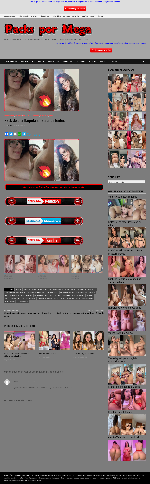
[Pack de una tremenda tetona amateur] (87, 264)
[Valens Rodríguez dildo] (127, 345)
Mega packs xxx (52, 292)
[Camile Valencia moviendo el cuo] (127, 450)
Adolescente (9, 116)
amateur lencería (44, 289)
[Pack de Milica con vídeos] (117, 140)
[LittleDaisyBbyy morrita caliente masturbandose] (127, 266)
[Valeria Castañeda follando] (127, 209)
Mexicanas (44, 116)
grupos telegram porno (36, 292)
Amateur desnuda (30, 289)
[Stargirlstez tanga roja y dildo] (127, 399)
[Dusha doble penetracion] (136, 159)
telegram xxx (10, 302)
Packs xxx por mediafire (26, 299)
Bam (39, 480)
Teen (51, 116)
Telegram (100, 16)
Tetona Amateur (22, 302)
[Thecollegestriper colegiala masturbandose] (127, 374)
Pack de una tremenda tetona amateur (84, 274)
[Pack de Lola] (53, 264)
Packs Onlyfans (44, 16)
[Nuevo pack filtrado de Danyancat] (136, 83)
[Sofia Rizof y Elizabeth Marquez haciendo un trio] (117, 121)
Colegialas (76, 16)
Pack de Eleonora (10, 274)
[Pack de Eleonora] (20, 264)
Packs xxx (90, 295)
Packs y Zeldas (59, 299)
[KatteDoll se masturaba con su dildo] (127, 237)
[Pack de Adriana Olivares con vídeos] (136, 102)
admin (10, 125)
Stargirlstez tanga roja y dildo (124, 386)
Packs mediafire (26, 295)
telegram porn (87, 299)
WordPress (32, 480)
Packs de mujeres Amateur (85, 292)
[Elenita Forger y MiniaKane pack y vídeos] (117, 159)
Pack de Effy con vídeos (83, 353)
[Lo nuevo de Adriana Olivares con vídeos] (117, 102)
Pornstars (66, 16)
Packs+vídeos (56, 16)
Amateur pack (58, 289)
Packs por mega (64, 295)
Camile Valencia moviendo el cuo (125, 437)
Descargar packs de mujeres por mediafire (80, 289)
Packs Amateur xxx (67, 292)
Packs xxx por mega (45, 299)
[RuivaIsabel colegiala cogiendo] (127, 320)
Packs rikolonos (78, 295)
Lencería (36, 116)
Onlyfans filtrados (88, 16)
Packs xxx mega (10, 299)
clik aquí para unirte (76, 8)
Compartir (34, 134)
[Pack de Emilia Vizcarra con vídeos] (136, 121)
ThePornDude (24, 16)
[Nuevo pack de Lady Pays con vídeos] (136, 140)
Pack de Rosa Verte (47, 353)
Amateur (34, 16)
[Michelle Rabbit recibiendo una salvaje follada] (127, 294)
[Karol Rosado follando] (127, 424)
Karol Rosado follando (120, 412)
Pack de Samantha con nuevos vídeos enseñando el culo (17, 355)
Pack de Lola (42, 274)
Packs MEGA (38, 295)
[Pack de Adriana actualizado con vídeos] (117, 83)
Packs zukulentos (73, 299)
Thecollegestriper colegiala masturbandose (122, 360)
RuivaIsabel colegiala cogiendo (124, 307)
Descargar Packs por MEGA (15, 292)
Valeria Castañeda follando (122, 196)
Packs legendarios (12, 295)
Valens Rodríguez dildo (120, 333)
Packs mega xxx (50, 295)
